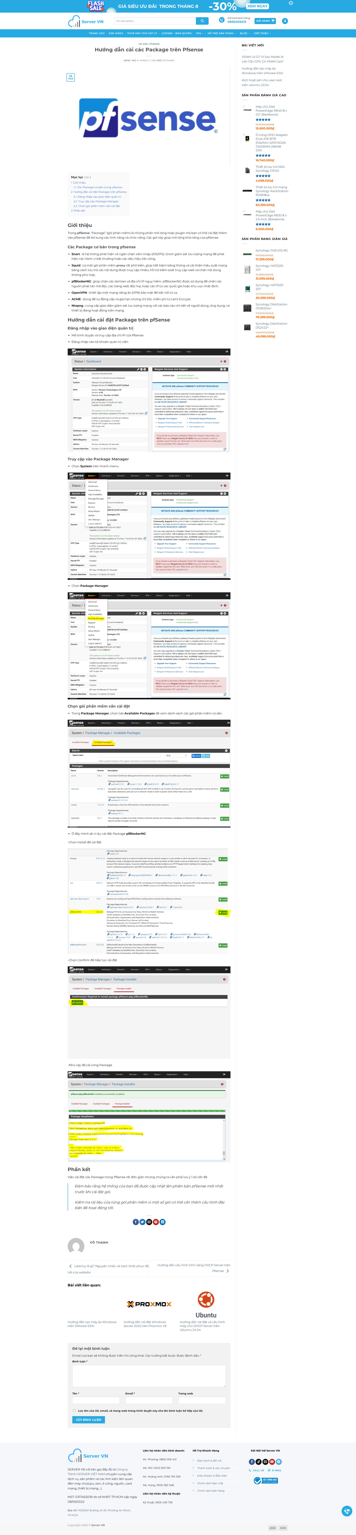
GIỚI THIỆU (261, 33)
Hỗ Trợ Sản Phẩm (220, 33)
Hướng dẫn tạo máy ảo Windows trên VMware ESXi (92, 1324)
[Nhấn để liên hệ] (347, 1511)
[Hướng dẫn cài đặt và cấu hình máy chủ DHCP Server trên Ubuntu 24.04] (205, 1304)
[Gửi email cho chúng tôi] (265, 1462)
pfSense (154, 44)
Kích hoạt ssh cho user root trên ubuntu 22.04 (262, 82)
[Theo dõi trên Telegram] (279, 1462)
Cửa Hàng (116, 33)
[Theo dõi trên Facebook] (252, 1462)
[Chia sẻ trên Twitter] (142, 1222)
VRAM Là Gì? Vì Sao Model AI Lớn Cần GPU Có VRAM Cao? (263, 59)
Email (130, 1393)
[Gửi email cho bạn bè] (149, 1222)
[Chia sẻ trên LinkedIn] (162, 1222)
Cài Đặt (143, 44)
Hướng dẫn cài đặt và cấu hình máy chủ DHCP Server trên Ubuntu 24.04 (202, 1326)
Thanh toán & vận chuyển (213, 1468)
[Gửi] (202, 21)
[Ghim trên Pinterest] (156, 1222)
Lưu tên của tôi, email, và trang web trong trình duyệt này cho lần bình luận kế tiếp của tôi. (140, 1410)
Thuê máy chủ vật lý (142, 33)
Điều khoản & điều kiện (212, 1475)
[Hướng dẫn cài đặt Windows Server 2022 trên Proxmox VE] (149, 1304)
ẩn (87, 177)
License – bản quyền (176, 33)
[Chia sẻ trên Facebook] (136, 1222)
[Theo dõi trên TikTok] (259, 1462)
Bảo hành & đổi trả (209, 1460)
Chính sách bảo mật (210, 1483)
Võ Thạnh (168, 60)
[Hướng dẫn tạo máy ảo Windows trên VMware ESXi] (93, 1304)
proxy (120, 265)
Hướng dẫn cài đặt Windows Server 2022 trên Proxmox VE (145, 1324)
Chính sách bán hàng (211, 1490)
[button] (265, 21)
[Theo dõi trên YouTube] (272, 1462)
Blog (243, 33)
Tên (75, 1393)
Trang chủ (97, 33)
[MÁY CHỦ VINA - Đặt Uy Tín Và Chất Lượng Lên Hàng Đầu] (86, 21)
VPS (198, 33)
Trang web (185, 1393)
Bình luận (80, 1361)
